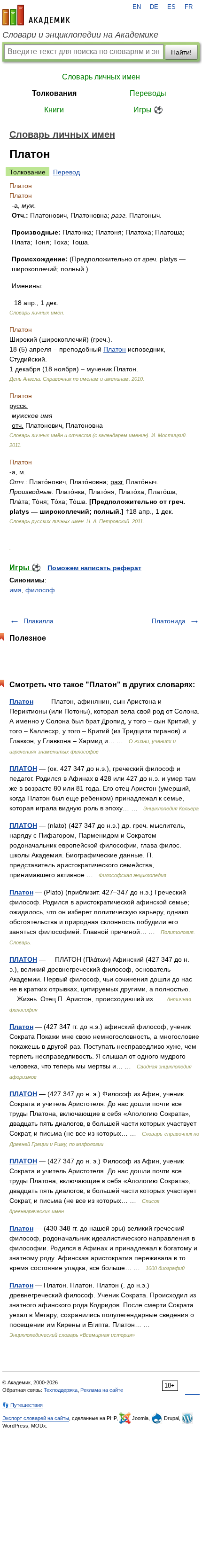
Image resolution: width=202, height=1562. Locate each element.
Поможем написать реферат (94, 568)
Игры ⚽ (148, 110)
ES (171, 7)
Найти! (181, 52)
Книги (54, 110)
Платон (114, 349)
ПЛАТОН (23, 768)
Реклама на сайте (101, 1390)
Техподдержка (61, 1390)
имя (15, 590)
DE (154, 7)
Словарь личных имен (101, 77)
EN (136, 7)
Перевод (66, 172)
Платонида (169, 621)
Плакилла (38, 621)
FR (189, 7)
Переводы (148, 93)
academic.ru (36, 15)
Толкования (54, 93)
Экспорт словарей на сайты (35, 1418)
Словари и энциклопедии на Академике (80, 34)
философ (40, 590)
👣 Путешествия (22, 1405)
